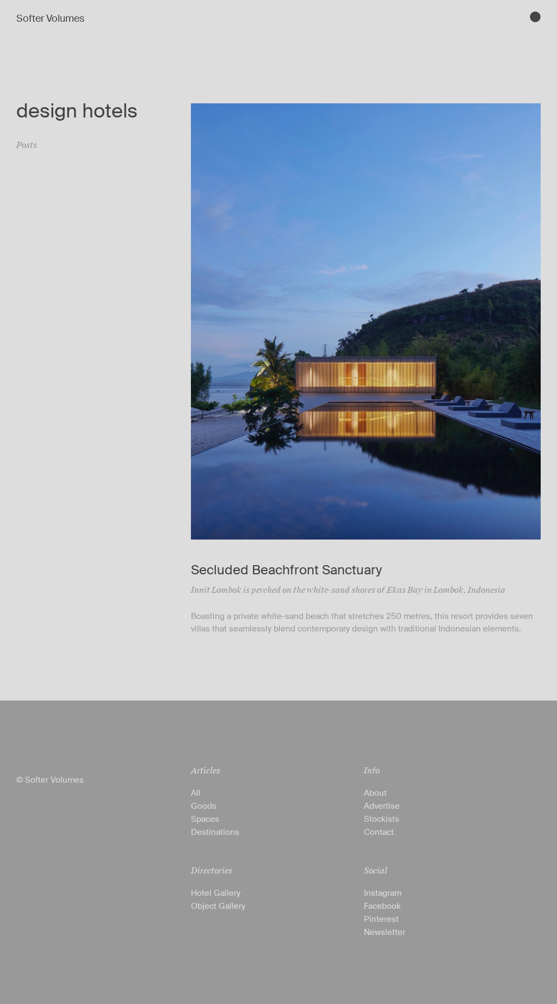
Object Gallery (218, 906)
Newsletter (384, 932)
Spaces (205, 819)
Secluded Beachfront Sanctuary (286, 569)
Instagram (382, 893)
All (196, 793)
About (375, 793)
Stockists (381, 819)
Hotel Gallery (215, 893)
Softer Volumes (50, 18)
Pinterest (381, 919)
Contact (379, 832)
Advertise (382, 806)
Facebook (382, 906)
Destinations (215, 832)
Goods (203, 806)
